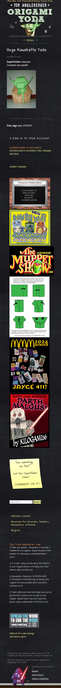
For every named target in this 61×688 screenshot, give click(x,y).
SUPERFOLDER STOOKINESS (22, 151)
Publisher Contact (20, 516)
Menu (30, 40)
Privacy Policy (38, 675)
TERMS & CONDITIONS (40, 679)
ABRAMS (35, 671)
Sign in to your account (31, 138)
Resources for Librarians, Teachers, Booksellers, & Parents (30, 523)
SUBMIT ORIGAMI (17, 167)
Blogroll (15, 530)
